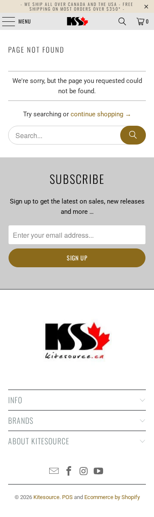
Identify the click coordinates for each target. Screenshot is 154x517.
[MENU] (4, 21)
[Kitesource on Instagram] (84, 472)
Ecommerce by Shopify (112, 497)
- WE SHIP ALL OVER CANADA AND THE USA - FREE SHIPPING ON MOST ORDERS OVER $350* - (77, 6)
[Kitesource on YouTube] (98, 472)
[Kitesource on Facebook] (69, 472)
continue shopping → (101, 114)
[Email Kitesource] (54, 472)
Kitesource (46, 497)
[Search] (122, 21)
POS (67, 497)
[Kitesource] (77, 21)
